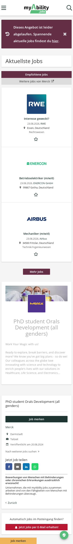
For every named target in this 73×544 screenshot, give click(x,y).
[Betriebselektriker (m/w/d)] (36, 163)
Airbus (43, 238)
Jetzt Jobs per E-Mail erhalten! (38, 527)
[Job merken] (36, 139)
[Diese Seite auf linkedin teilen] (26, 466)
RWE (43, 123)
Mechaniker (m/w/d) (36, 233)
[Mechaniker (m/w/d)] (36, 219)
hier (55, 41)
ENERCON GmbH (43, 183)
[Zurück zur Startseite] (36, 8)
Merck (9, 427)
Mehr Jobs (36, 272)
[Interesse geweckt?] (36, 104)
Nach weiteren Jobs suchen (21, 451)
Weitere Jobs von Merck (34, 81)
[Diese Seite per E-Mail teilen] (17, 466)
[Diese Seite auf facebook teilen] (8, 466)
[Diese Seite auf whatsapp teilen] (35, 466)
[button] (66, 34)
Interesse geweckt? (36, 118)
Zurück (12, 503)
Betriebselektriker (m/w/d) (36, 178)
